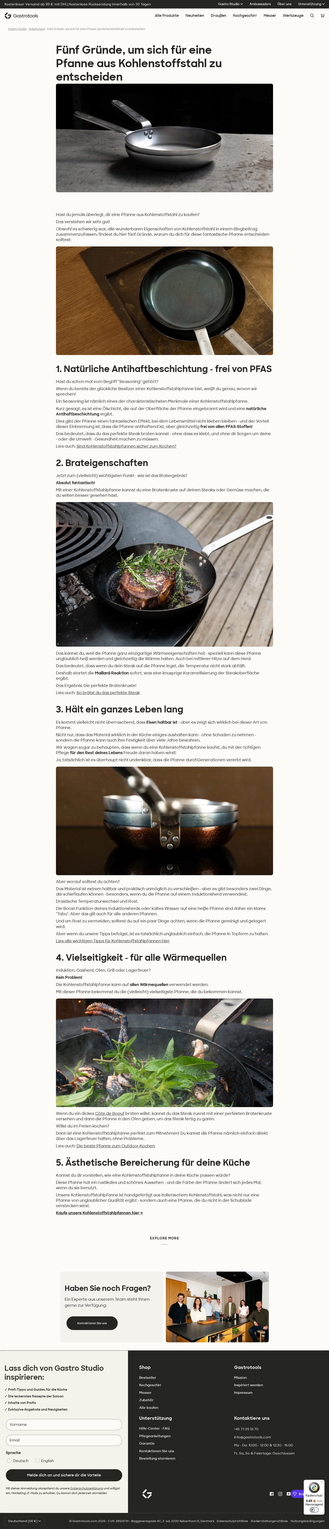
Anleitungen (37, 29)
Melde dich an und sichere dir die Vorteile (64, 1475)
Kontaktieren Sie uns (92, 1323)
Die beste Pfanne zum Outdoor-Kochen (116, 1145)
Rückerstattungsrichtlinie (269, 1521)
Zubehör (146, 1400)
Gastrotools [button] (247, 1367)
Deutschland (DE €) (23, 1521)
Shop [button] (145, 1367)
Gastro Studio (228, 4)
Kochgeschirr (150, 1385)
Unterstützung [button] (155, 1418)
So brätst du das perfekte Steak (108, 692)
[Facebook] (272, 1494)
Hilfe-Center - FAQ (154, 1428)
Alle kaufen (148, 1407)
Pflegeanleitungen (155, 1436)
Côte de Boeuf (109, 1113)
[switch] (314, 1509)
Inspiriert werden (248, 1385)
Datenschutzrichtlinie (232, 1521)
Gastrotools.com (84, 1521)
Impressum (243, 1392)
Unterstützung (309, 4)
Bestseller (147, 1377)
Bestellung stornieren (157, 1458)
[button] (245, 16)
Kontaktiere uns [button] (252, 1418)
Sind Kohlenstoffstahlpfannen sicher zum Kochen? (126, 446)
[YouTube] (289, 1494)
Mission (240, 1377)
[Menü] (322, 1482)
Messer (145, 1392)
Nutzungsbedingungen (308, 1521)
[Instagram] (280, 1494)
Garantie (147, 1443)
